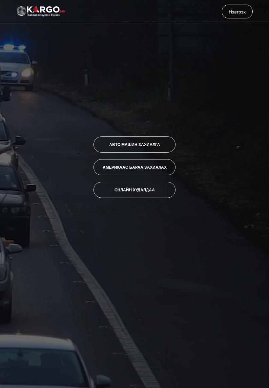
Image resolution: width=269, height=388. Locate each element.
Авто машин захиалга (134, 144)
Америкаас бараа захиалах (135, 167)
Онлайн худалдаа (134, 190)
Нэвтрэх (237, 11)
